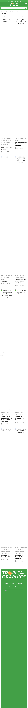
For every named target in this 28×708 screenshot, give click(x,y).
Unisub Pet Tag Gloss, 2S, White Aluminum (19, 557)
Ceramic (3, 275)
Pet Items (8, 275)
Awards (3, 547)
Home (3, 12)
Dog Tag (3, 138)
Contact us (17, 587)
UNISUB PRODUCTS (5, 414)
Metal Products (5, 140)
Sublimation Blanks (15, 12)
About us (9, 587)
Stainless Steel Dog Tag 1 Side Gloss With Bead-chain (20, 281)
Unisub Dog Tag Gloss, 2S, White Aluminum (19, 418)
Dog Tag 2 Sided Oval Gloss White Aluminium (21, 144)
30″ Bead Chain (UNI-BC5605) (7, 148)
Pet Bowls (4, 281)
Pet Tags (17, 138)
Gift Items (8, 138)
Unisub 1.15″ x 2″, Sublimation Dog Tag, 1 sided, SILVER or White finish (7, 419)
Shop (7, 12)
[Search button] (25, 8)
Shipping (20, 583)
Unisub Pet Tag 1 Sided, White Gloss (6, 556)
